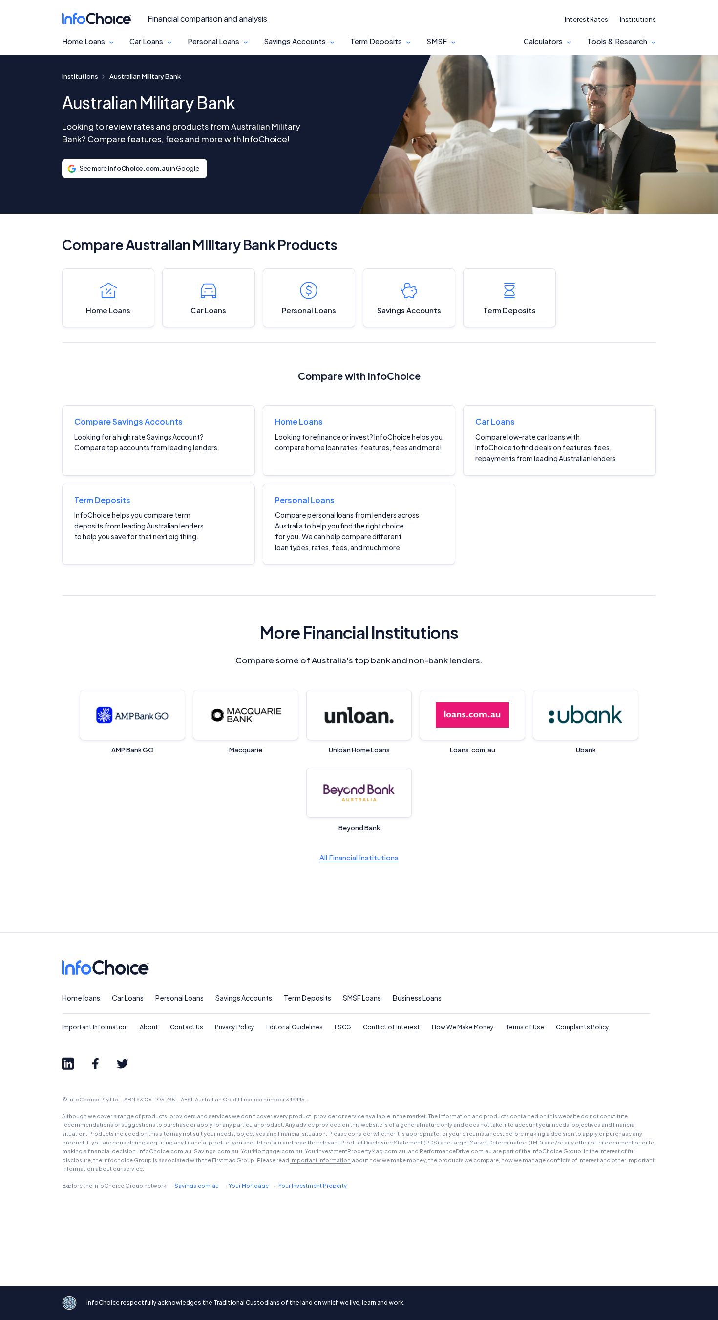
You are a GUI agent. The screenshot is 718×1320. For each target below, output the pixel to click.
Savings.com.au (196, 1185)
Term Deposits (376, 41)
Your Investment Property (312, 1185)
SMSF (436, 41)
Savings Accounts (295, 41)
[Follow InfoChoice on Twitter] (122, 1064)
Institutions (638, 19)
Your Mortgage (249, 1185)
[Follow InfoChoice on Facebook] (95, 1064)
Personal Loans (213, 41)
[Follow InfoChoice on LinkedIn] (68, 1064)
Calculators (543, 41)
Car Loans (146, 41)
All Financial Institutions (359, 857)
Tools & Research (617, 41)
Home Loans (83, 41)
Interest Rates (586, 19)
